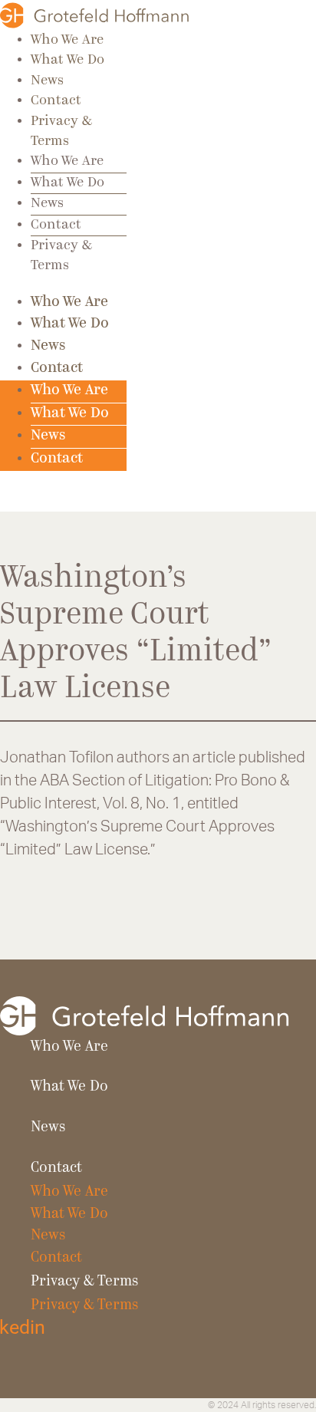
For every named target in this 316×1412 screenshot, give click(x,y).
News (47, 80)
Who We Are (67, 40)
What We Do (67, 60)
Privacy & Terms (84, 1282)
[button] (20, 499)
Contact (56, 100)
